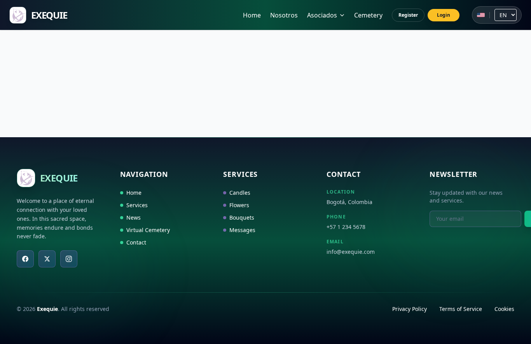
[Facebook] (25, 258)
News (133, 217)
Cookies (504, 309)
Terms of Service (460, 309)
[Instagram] (68, 258)
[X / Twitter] (47, 258)
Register (408, 15)
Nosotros (284, 15)
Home (252, 15)
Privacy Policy (409, 309)
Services (137, 205)
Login (443, 15)
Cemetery (368, 15)
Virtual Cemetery (148, 230)
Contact (136, 242)
